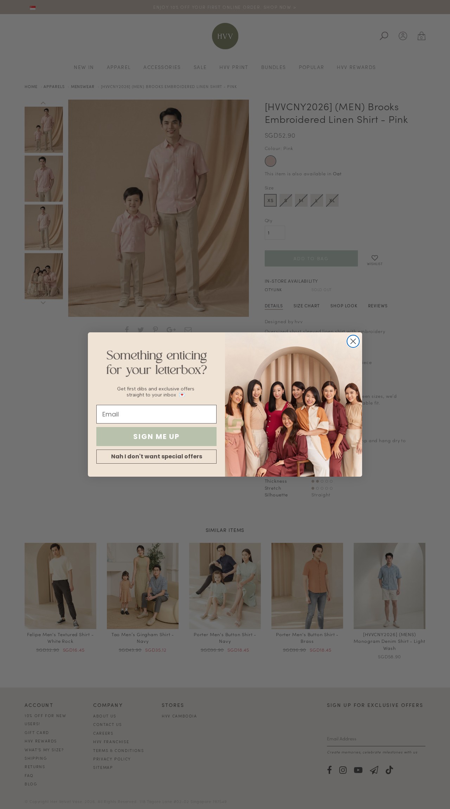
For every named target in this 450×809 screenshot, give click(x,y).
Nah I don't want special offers (156, 456)
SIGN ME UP (156, 436)
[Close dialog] (353, 341)
